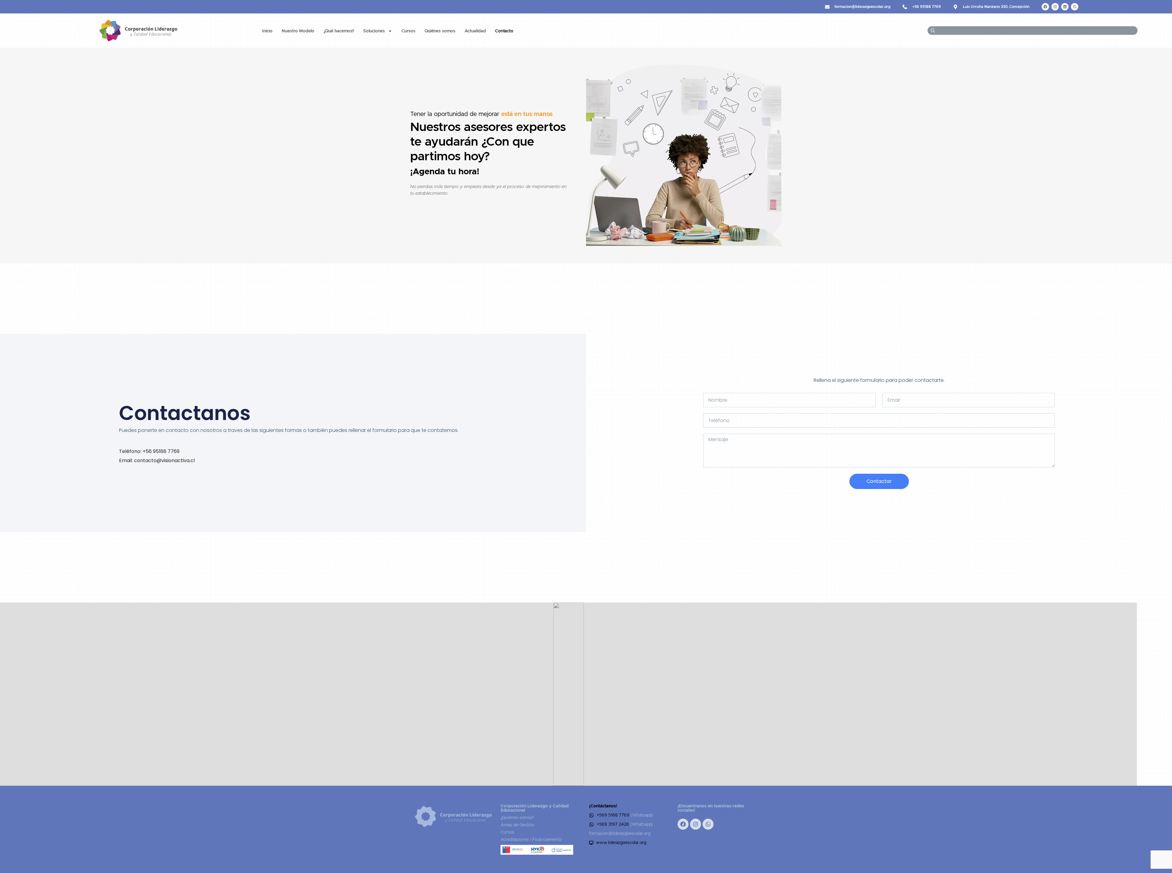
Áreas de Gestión (517, 825)
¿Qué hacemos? (339, 31)
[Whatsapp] (1074, 6)
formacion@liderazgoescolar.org (619, 833)
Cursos (408, 31)
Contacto (504, 31)
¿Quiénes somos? (517, 818)
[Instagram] (1055, 6)
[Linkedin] (1065, 6)
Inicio (267, 31)
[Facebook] (1045, 6)
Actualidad (475, 31)
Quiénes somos (440, 31)
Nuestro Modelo (298, 31)
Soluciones (374, 31)
